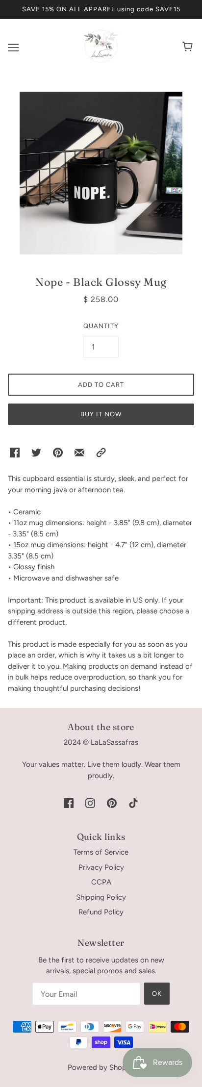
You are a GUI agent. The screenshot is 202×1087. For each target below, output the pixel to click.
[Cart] (189, 47)
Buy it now (101, 414)
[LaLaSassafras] (101, 60)
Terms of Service (101, 852)
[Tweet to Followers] (36, 452)
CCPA (101, 882)
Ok (157, 993)
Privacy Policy (101, 867)
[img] (68, 802)
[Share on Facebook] (14, 452)
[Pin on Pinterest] (58, 452)
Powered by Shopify (101, 1067)
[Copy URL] (101, 452)
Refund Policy (101, 912)
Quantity (101, 325)
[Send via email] (79, 452)
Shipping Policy (101, 897)
